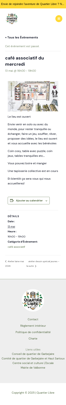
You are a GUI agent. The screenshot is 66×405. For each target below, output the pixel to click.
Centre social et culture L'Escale (33, 363)
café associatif (16, 246)
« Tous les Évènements (21, 37)
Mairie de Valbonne (33, 368)
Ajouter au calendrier (29, 200)
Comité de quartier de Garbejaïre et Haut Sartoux (33, 358)
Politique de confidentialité (33, 332)
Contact (33, 319)
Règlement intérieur (33, 326)
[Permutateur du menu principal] (58, 18)
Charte (33, 338)
